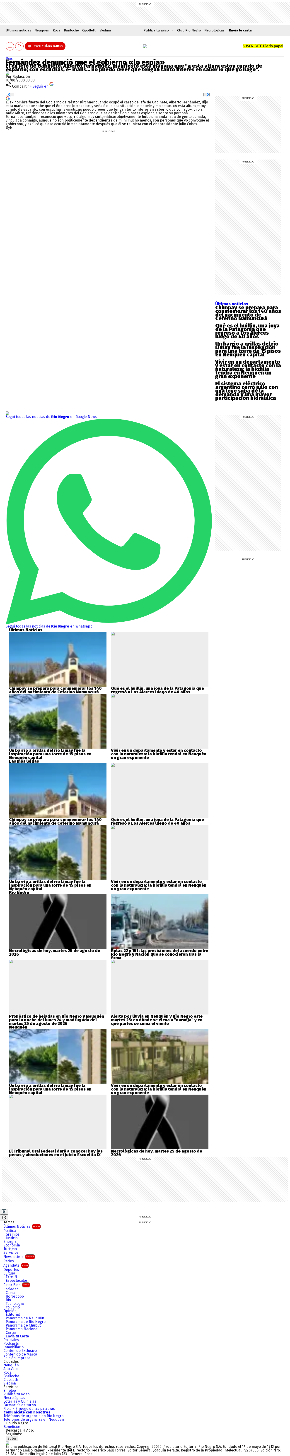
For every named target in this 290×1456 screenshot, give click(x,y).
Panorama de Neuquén (25, 1318)
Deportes (11, 1270)
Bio (8, 1300)
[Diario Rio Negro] (7, 1443)
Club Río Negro (189, 30)
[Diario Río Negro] (145, 46)
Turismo (10, 1249)
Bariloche (71, 30)
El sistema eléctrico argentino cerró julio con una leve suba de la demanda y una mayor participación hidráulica (246, 390)
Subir (11, 1438)
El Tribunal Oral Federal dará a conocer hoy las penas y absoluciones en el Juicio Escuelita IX (56, 1153)
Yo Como (13, 1307)
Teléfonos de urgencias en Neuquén (33, 1419)
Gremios (12, 1234)
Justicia (12, 1238)
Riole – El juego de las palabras (29, 1409)
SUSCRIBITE (263, 46)
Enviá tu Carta (17, 1336)
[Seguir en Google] (8, 98)
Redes (8, 1261)
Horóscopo (15, 1296)
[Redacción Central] (7, 73)
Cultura (9, 1273)
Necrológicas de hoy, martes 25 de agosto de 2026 (54, 952)
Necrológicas (214, 30)
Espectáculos (17, 1280)
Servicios (10, 1252)
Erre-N (11, 1277)
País (9, 58)
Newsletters (18, 1257)
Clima (10, 1293)
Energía (10, 1242)
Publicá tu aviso (16, 1394)
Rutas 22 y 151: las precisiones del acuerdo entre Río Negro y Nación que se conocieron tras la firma (159, 954)
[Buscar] (19, 46)
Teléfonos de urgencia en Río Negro (33, 1416)
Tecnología (15, 1304)
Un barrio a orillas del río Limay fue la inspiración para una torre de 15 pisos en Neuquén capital (248, 349)
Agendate (15, 1265)
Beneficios (12, 1427)
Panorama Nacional (22, 1329)
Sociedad (11, 1289)
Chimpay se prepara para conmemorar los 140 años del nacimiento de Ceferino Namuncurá (248, 313)
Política (9, 1231)
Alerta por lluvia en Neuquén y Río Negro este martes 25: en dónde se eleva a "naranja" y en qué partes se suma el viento (157, 1020)
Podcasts (11, 1343)
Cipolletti (89, 30)
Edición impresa (16, 1358)
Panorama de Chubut (23, 1325)
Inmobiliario (13, 1347)
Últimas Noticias (21, 1226)
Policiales (11, 1340)
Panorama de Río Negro (26, 1322)
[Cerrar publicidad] (4, 1212)
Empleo (9, 1390)
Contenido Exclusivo (20, 1351)
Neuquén (41, 30)
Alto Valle (10, 1369)
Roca (56, 30)
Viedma (105, 30)
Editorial (13, 1314)
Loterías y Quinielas (19, 1401)
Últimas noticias (18, 30)
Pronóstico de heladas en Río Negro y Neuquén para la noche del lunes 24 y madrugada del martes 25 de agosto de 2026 (56, 1020)
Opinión (10, 1311)
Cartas (11, 1332)
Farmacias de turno (19, 1405)
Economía (11, 1245)
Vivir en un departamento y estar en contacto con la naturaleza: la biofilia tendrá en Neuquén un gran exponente (248, 369)
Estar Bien (16, 1285)
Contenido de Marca (20, 1354)
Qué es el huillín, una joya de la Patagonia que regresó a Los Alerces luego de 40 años (247, 331)
